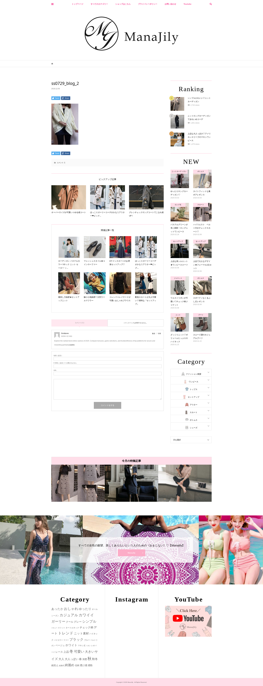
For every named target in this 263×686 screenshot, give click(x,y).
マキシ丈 (82, 645)
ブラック (76, 639)
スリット (61, 628)
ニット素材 (81, 633)
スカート (193, 412)
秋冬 (95, 659)
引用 (159, 333)
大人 (61, 659)
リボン (88, 645)
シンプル (89, 621)
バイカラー (58, 640)
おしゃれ (71, 609)
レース (59, 652)
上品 (66, 651)
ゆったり (85, 609)
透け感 (83, 665)
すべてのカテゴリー (99, 4)
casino (72, 345)
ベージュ (60, 645)
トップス (193, 389)
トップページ (77, 4)
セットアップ (193, 397)
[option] (78, 483)
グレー (78, 621)
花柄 (77, 665)
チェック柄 (86, 627)
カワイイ (86, 615)
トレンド (65, 633)
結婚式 (61, 666)
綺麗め (69, 665)
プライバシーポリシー (147, 4)
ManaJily (131, 553)
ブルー (87, 640)
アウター (193, 405)
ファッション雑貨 (193, 374)
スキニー (54, 628)
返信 (153, 333)
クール (69, 621)
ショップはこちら (123, 4)
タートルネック (72, 628)
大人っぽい (71, 659)
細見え (54, 665)
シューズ (193, 428)
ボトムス (193, 420)
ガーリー (58, 621)
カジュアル (69, 615)
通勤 (90, 665)
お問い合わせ (170, 4)
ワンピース (193, 382)
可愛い (79, 651)
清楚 (84, 659)
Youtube (187, 4)
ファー (66, 640)
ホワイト (71, 645)
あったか (57, 608)
